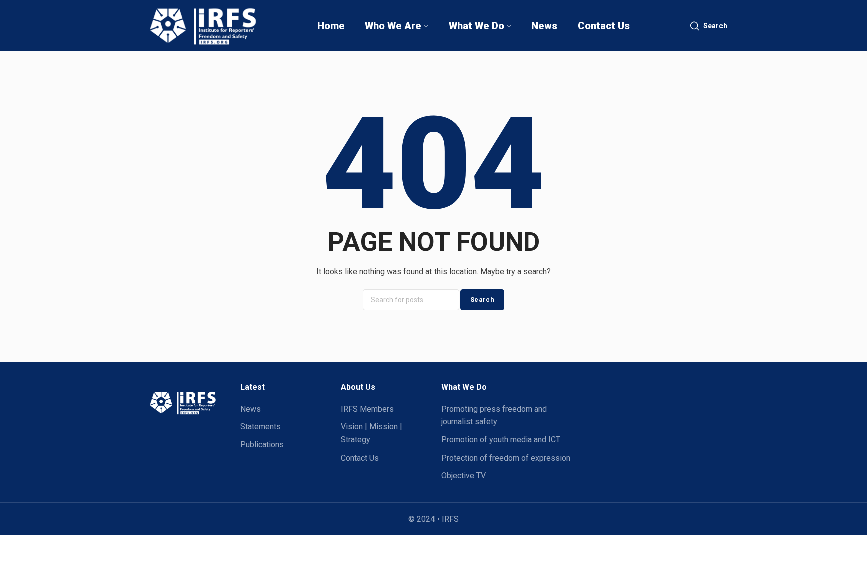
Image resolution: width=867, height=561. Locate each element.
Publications (262, 445)
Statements (260, 426)
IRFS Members (367, 409)
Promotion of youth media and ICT (500, 439)
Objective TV (463, 475)
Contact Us (360, 458)
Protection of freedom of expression (505, 458)
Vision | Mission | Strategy (371, 433)
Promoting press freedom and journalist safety (494, 415)
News (250, 409)
